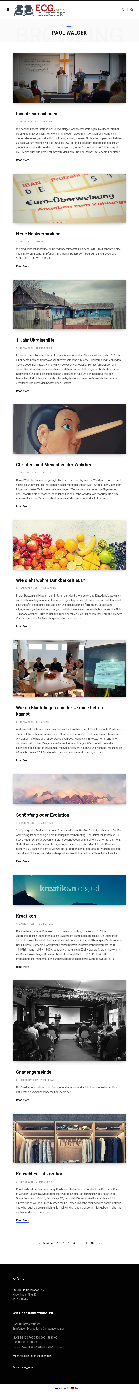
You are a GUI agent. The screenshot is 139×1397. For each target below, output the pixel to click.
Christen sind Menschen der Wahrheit (54, 465)
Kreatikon (26, 916)
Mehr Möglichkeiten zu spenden (32, 1355)
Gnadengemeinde (34, 1072)
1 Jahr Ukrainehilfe (35, 340)
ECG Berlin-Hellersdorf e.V (28, 1290)
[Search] (130, 9)
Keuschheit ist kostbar (39, 1174)
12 (85, 1243)
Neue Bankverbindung (38, 234)
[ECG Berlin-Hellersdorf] (40, 9)
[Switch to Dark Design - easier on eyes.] (123, 9)
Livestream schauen (36, 113)
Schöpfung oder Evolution (42, 815)
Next (93, 1243)
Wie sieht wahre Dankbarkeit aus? (50, 580)
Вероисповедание (23, 1367)
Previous (48, 1243)
